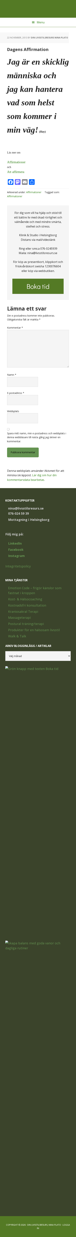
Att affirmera (15, 172)
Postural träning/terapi (26, 624)
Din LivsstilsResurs (38, 9)
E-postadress (15, 393)
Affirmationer (16, 162)
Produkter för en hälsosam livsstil (34, 630)
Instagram (16, 556)
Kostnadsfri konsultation (27, 605)
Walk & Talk (17, 636)
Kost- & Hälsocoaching (25, 599)
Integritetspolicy (18, 566)
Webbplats (13, 411)
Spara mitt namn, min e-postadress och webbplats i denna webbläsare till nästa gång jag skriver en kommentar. (36, 437)
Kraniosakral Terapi (23, 611)
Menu (41, 22)
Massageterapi (19, 617)
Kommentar (15, 327)
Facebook (16, 549)
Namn (11, 374)
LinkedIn (15, 543)
